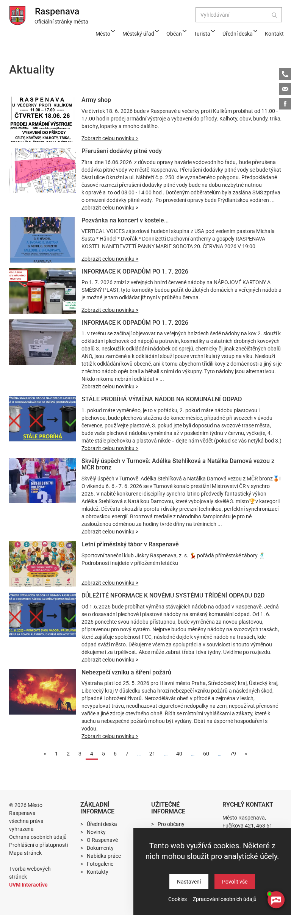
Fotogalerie (100, 864)
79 (233, 754)
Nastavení (189, 882)
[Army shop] (42, 119)
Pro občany (171, 824)
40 (179, 754)
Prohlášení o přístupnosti (38, 845)
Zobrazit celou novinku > (109, 138)
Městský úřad (138, 34)
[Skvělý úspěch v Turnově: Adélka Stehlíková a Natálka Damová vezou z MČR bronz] (42, 480)
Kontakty (97, 872)
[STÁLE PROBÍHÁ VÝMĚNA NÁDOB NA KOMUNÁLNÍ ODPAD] (42, 418)
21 (152, 754)
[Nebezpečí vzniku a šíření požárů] (42, 692)
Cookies (177, 899)
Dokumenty (100, 848)
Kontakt (274, 34)
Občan (174, 34)
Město (102, 34)
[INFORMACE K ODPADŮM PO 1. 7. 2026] (42, 291)
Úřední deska (237, 34)
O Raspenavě (102, 840)
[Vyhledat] (274, 15)
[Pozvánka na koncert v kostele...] (42, 240)
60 (206, 754)
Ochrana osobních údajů (38, 837)
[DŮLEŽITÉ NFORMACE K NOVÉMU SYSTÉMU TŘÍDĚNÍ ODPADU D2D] (42, 615)
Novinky (96, 832)
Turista (202, 34)
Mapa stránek (25, 853)
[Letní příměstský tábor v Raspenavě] (42, 564)
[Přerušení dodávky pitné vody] (42, 170)
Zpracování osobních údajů (225, 899)
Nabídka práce (104, 856)
